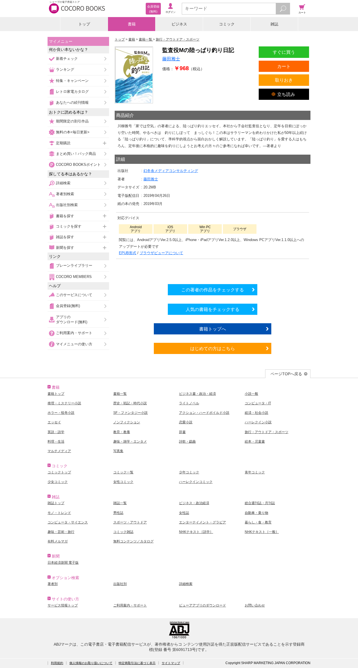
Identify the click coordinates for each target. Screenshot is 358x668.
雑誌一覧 (120, 503)
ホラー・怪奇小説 (61, 413)
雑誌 (274, 24)
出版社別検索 (67, 205)
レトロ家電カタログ (72, 91)
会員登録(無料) (68, 306)
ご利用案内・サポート (74, 333)
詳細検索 (63, 183)
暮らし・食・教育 (258, 522)
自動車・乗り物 (256, 513)
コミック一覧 (123, 472)
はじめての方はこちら (212, 348)
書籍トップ (56, 394)
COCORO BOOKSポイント (78, 164)
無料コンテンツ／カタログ (133, 541)
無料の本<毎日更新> (73, 132)
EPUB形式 (127, 253)
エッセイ (54, 422)
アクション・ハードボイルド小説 (204, 413)
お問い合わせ (255, 605)
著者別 (53, 584)
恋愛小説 (185, 422)
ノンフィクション (126, 422)
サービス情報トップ (63, 605)
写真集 (118, 451)
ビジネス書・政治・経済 (197, 394)
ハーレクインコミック (196, 482)
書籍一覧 (120, 394)
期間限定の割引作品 (72, 121)
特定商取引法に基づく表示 (137, 663)
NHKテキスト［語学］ (196, 532)
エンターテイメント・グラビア (202, 522)
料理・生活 (56, 441)
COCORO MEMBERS (74, 277)
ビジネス (179, 24)
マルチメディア (59, 451)
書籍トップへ (212, 328)
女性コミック (123, 482)
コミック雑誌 (123, 532)
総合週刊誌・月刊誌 (260, 503)
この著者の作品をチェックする (212, 289)
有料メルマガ (58, 541)
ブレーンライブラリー (74, 265)
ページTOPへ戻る (286, 374)
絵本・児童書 (255, 441)
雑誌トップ (56, 503)
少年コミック (189, 472)
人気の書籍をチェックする (212, 309)
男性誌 (118, 513)
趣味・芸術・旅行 (61, 532)
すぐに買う (284, 52)
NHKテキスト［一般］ (262, 532)
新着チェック (67, 58)
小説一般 (251, 394)
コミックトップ (59, 472)
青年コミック (255, 472)
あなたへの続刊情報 (72, 102)
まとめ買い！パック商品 (76, 154)
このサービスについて (74, 295)
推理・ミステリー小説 (64, 403)
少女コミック (58, 482)
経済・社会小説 (256, 413)
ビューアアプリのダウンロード (202, 605)
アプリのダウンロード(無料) (71, 319)
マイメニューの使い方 (74, 344)
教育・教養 (121, 432)
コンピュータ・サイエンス (68, 522)
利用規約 (57, 663)
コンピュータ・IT (258, 403)
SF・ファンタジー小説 (130, 413)
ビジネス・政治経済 (194, 503)
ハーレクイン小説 (258, 422)
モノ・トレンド (59, 513)
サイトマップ (171, 663)
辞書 (182, 432)
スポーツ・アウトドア (130, 522)
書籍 (132, 24)
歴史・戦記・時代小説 (130, 403)
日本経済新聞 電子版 (63, 563)
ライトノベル (189, 403)
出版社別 (120, 584)
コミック (227, 24)
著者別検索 (65, 194)
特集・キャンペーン (72, 81)
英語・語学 (56, 432)
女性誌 (184, 513)
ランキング (65, 69)
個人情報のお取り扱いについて (90, 663)
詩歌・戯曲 (187, 441)
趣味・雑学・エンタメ (130, 441)
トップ (84, 24)
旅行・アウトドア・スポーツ (266, 432)
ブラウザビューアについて (161, 253)
